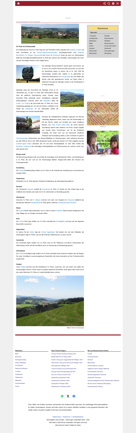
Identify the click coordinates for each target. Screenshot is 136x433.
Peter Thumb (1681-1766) (60, 125)
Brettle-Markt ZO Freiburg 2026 (61, 356)
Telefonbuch (19, 377)
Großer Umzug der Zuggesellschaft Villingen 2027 (67, 359)
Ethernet (90, 359)
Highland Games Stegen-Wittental (98, 368)
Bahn (17, 354)
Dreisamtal (56, 55)
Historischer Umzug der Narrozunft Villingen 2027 (67, 362)
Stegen (47, 55)
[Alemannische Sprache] (103, 113)
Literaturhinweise (77, 417)
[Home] (18, 3)
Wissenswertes (109, 43)
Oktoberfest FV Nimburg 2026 (60, 386)
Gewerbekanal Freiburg (95, 386)
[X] (68, 396)
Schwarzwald (65, 76)
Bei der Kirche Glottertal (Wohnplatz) (99, 383)
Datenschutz (57, 417)
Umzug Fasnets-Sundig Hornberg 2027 (63, 354)
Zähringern (47, 101)
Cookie (90, 354)
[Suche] (109, 3)
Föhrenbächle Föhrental (95, 371)
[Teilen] (104, 3)
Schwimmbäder (20, 383)
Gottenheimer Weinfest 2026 (60, 380)
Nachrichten (93, 51)
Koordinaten (19, 365)
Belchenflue (91, 362)
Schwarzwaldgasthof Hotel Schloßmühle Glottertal (103, 380)
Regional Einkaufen (21, 368)
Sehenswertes (108, 38)
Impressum (66, 417)
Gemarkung (46, 189)
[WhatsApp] (62, 396)
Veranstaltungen (109, 51)
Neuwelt (30, 189)
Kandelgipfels (60, 221)
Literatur (92, 48)
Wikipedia (18, 380)
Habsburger (29, 109)
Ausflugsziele (93, 38)
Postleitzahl (18, 374)
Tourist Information (110, 46)
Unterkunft (107, 48)
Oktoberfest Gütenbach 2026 (60, 377)
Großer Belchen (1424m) (95, 365)
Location (18, 371)
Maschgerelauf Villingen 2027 (60, 365)
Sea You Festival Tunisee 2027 (61, 374)
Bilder (91, 43)
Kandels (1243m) (76, 50)
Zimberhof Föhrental (94, 377)
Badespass (92, 41)
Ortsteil (21, 170)
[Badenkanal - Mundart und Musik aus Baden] (103, 143)
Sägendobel (50, 232)
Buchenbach (20, 55)
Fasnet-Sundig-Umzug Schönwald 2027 (63, 368)
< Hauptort (92, 36)
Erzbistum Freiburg (22, 146)
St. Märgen (29, 55)
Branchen (18, 356)
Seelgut (22, 267)
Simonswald (38, 55)
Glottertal (81, 52)
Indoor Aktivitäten (20, 362)
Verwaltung (107, 53)
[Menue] (117, 3)
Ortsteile (107, 36)
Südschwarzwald (21, 138)
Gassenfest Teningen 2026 (59, 383)
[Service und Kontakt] (113, 3)
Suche (17, 386)
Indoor (91, 46)
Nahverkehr (93, 53)
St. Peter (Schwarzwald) (21, 21)
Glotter (32, 232)
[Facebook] (74, 396)
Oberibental (34, 202)
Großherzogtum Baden (24, 143)
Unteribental (62, 202)
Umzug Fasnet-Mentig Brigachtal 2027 (63, 371)
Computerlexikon (93, 356)
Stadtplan (107, 41)
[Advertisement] (68, 12)
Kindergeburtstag (20, 359)
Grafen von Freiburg (23, 103)
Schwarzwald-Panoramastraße (47, 52)
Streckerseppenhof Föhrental (97, 374)
